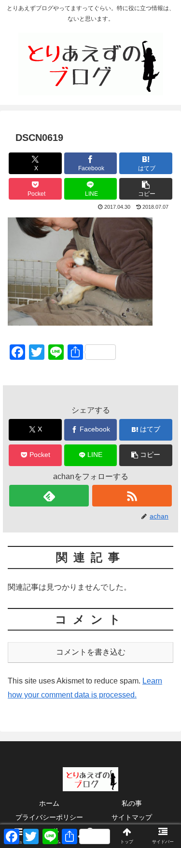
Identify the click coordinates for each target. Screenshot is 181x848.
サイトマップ (131, 817)
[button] (145, 189)
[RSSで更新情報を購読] (132, 495)
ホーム (49, 803)
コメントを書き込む (90, 652)
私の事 (132, 803)
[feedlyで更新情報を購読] (49, 495)
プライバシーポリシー (49, 817)
